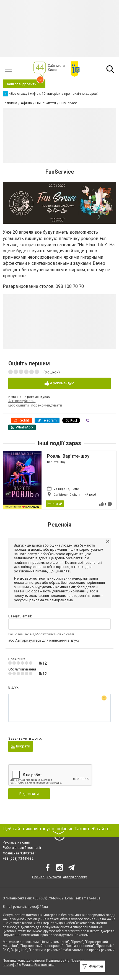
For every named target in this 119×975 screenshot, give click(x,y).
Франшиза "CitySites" (19, 853)
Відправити (29, 794)
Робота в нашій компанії (22, 848)
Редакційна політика (38, 965)
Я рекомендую (61, 383)
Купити (52, 503)
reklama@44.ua (88, 898)
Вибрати (22, 746)
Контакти (53, 877)
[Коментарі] (110, 504)
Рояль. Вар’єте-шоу (68, 456)
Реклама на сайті (16, 842)
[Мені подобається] (101, 504)
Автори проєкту (75, 877)
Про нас (38, 877)
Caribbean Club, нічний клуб (75, 494)
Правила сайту (57, 960)
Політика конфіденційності (24, 960)
